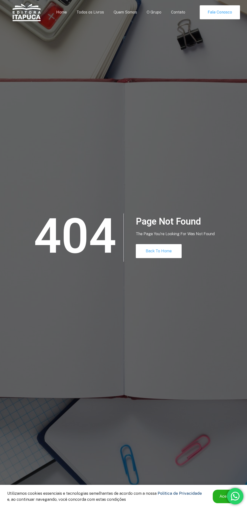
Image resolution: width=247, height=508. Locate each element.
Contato (178, 12)
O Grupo (154, 12)
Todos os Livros (90, 12)
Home (61, 12)
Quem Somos (125, 12)
